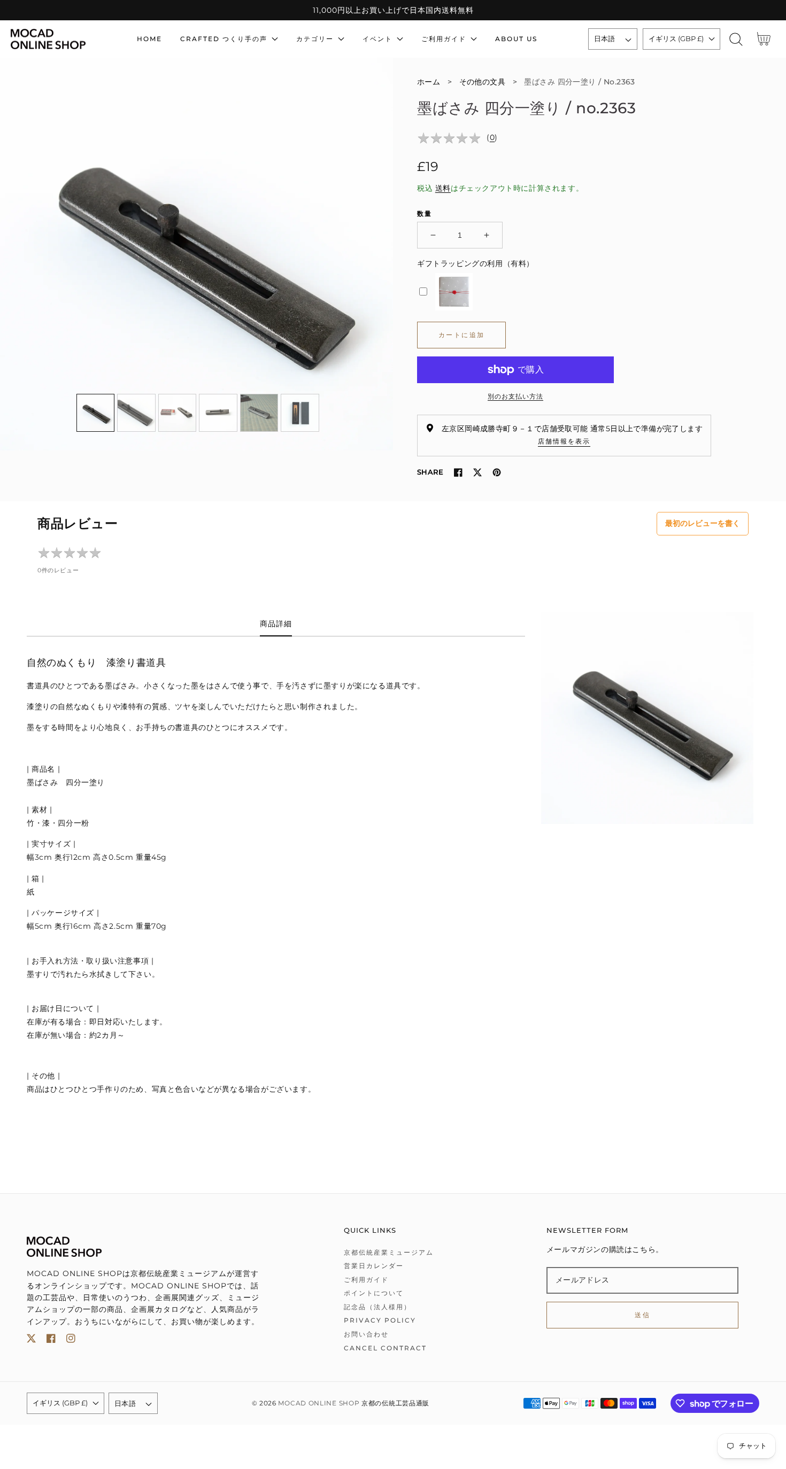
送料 (443, 188)
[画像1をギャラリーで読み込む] (95, 413)
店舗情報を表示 (564, 441)
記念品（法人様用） (377, 1307)
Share (430, 472)
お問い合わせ (366, 1334)
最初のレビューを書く (702, 523)
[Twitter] (477, 472)
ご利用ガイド (366, 1280)
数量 (424, 213)
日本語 (604, 38)
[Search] (736, 39)
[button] (736, 39)
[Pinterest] (496, 472)
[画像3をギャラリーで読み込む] (177, 413)
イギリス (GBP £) (676, 38)
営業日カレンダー (374, 1266)
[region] (393, 10)
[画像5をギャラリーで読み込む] (259, 413)
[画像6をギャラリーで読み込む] (300, 413)
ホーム (428, 82)
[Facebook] (458, 472)
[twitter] (31, 1340)
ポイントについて (374, 1293)
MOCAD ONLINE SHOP (318, 1403)
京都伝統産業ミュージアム (389, 1252)
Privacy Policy (380, 1320)
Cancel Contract (385, 1348)
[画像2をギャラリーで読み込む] (136, 413)
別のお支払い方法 (515, 396)
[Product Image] (196, 254)
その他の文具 (482, 82)
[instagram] (70, 1340)
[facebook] (51, 1340)
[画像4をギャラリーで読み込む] (218, 413)
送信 (642, 1315)
